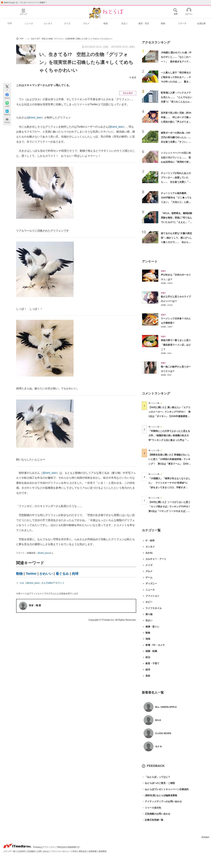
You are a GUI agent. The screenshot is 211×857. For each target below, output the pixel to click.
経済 (148, 669)
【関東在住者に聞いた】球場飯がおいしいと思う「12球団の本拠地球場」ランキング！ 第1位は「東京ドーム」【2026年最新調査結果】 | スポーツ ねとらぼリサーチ (169, 463)
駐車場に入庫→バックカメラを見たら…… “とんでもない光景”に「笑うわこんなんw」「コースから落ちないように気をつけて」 (176, 101)
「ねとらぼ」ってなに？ (156, 777)
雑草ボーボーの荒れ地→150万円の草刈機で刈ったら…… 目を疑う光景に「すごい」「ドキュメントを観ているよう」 (177, 141)
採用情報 (93, 851)
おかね (149, 552)
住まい (124, 23)
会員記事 (201, 23)
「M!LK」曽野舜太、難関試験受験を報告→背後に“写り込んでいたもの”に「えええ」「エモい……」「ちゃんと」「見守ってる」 (176, 222)
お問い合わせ (43, 851)
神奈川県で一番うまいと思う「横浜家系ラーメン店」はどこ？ (176, 345)
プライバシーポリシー (61, 851)
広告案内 (31, 851)
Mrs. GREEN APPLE (166, 707)
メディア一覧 (9, 851)
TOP (9, 23)
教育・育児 (143, 23)
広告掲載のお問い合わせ (156, 813)
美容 (148, 675)
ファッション (152, 595)
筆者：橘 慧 (35, 605)
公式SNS (21, 851)
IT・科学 (150, 540)
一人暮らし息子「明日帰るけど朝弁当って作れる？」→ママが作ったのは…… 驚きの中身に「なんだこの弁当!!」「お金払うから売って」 (176, 81)
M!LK (158, 720)
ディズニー (151, 583)
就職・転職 (151, 651)
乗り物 (149, 614)
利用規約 (205, 837)
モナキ (158, 746)
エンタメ (48, 23)
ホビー (149, 602)
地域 (105, 23)
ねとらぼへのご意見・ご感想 (158, 783)
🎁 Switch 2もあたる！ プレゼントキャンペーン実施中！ (24, 2)
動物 (163, 23)
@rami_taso (35, 117)
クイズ (67, 23)
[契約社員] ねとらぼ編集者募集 (159, 795)
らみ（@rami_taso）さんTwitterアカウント (41, 582)
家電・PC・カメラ (155, 645)
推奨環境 (102, 851)
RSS (75, 851)
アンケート (150, 261)
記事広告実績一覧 (152, 820)
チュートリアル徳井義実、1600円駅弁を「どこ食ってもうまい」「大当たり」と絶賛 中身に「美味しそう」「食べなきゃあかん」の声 (177, 202)
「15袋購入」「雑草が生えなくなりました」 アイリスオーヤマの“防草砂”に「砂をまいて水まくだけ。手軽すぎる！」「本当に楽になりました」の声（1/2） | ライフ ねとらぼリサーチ (169, 487)
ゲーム (149, 577)
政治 (148, 657)
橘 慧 (134, 77)
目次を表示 (128, 93)
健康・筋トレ (152, 626)
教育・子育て (152, 663)
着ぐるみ (62, 573)
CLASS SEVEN (163, 733)
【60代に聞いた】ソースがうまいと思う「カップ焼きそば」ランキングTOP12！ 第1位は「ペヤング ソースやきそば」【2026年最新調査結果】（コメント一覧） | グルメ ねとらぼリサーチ (171, 511)
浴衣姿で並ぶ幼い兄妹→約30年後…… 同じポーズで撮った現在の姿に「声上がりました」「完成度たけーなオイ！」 (176, 121)
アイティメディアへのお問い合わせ (162, 801)
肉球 (75, 573)
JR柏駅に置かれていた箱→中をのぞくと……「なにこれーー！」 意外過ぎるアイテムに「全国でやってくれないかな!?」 (176, 61)
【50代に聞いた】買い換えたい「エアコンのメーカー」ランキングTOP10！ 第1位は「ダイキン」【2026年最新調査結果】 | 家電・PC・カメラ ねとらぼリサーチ (170, 416)
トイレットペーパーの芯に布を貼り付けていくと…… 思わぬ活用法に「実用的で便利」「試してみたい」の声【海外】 (176, 161)
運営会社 (83, 851)
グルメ (86, 23)
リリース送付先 (151, 807)
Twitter (31, 573)
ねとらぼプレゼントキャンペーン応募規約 (165, 789)
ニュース (29, 23)
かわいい (46, 573)
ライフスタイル (154, 608)
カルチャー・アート (156, 559)
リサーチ (182, 23)
